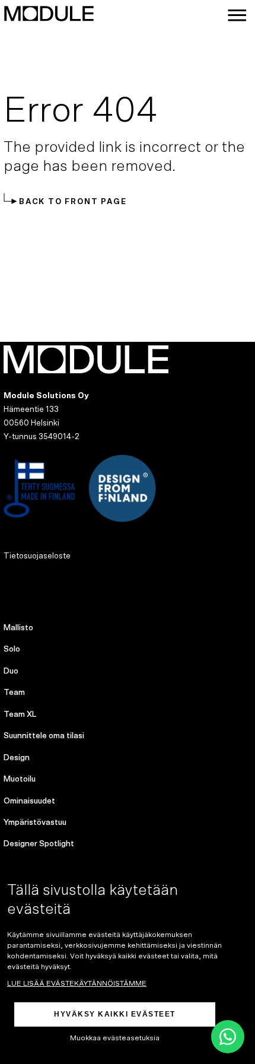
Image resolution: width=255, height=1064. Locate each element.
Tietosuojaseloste (37, 556)
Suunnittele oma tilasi (44, 736)
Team (14, 692)
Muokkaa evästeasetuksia (115, 1037)
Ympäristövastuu (35, 822)
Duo (11, 671)
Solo (12, 649)
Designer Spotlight (39, 844)
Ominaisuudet (29, 801)
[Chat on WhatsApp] (227, 1036)
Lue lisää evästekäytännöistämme (76, 983)
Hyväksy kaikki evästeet (115, 1014)
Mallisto (18, 628)
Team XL (20, 714)
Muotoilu (20, 779)
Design (17, 758)
